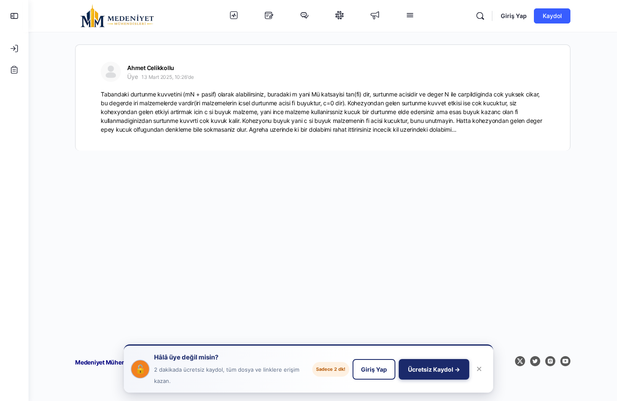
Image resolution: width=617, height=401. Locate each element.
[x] (520, 361)
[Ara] (480, 16)
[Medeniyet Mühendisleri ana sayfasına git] (117, 15)
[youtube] (565, 361)
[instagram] (550, 361)
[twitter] (535, 361)
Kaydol (552, 15)
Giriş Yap (514, 15)
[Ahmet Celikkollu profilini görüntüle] (111, 72)
